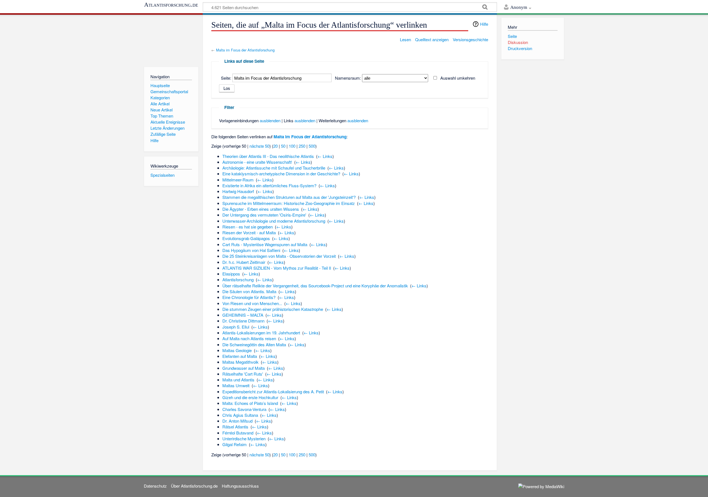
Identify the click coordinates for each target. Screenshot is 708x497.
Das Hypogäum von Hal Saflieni (251, 250)
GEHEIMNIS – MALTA (242, 315)
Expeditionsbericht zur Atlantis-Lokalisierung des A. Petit (273, 391)
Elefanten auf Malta (239, 356)
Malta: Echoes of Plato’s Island (250, 403)
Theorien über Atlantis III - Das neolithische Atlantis (268, 156)
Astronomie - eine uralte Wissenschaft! (257, 162)
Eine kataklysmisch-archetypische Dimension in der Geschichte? (281, 173)
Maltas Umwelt (235, 385)
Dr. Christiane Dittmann (243, 321)
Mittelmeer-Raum (238, 180)
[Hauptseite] (171, 39)
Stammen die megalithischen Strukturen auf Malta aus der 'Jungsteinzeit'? (289, 197)
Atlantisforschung (238, 279)
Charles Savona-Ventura (244, 409)
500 (312, 146)
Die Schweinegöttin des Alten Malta (254, 344)
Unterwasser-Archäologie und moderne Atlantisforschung (273, 221)
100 (292, 146)
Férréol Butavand (237, 433)
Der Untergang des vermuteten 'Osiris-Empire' (264, 215)
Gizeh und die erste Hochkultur (250, 397)
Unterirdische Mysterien (244, 438)
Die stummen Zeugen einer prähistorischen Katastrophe (272, 309)
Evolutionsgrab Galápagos (246, 238)
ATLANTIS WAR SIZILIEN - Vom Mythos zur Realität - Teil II (276, 268)
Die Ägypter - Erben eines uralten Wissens (260, 209)
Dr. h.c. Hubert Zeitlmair (243, 262)
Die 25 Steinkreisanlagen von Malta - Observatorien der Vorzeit (279, 256)
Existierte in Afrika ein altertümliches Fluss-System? (269, 185)
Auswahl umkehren (457, 78)
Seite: (226, 78)
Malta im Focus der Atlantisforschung (245, 50)
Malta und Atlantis (238, 379)
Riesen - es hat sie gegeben (247, 227)
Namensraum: (348, 78)
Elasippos (231, 274)
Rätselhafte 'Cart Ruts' (242, 374)
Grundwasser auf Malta (243, 368)
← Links (324, 156)
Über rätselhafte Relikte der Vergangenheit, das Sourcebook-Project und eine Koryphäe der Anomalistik (315, 285)
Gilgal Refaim (234, 444)
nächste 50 (259, 146)
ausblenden (270, 120)
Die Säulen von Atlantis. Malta (249, 291)
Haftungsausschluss (240, 486)
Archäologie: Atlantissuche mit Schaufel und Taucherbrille (273, 168)
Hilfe (484, 24)
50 (283, 146)
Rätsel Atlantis (235, 427)
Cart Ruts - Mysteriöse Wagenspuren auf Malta (264, 244)
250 (302, 146)
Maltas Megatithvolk (240, 362)
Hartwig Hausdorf (238, 191)
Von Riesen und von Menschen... (252, 303)
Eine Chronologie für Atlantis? (248, 297)
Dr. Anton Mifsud (237, 421)
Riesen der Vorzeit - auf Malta (249, 232)
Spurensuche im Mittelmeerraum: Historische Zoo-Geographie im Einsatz (288, 203)
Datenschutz (155, 486)
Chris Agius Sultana (240, 415)
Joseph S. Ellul (235, 327)
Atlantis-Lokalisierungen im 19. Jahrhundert (261, 332)
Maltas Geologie (237, 350)
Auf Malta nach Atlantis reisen (249, 338)
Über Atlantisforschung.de (194, 486)
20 (275, 146)
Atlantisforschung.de (171, 4)
